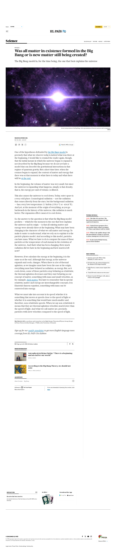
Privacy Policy (15, 546)
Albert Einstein (19, 381)
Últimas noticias (91, 215)
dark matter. (32, 280)
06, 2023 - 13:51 (20, 140)
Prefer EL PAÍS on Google (67, 144)
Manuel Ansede (32, 358)
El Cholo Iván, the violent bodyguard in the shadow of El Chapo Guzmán (98, 263)
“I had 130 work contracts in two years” (99, 272)
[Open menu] (7, 31)
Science (11, 41)
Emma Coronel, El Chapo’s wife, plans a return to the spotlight (99, 276)
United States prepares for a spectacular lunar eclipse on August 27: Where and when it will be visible (98, 227)
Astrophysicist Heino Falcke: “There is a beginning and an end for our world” (50, 354)
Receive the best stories (14, 496)
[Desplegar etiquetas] (73, 381)
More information (19, 389)
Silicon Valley (87, 41)
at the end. (26, 178)
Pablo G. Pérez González (34, 370)
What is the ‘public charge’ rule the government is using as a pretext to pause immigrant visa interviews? (98, 234)
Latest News (107, 41)
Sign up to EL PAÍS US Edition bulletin (27, 344)
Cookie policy (30, 546)
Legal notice (9, 546)
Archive (44, 492)
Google (100, 41)
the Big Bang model (57, 152)
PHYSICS (17, 47)
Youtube (95, 41)
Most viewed (90, 254)
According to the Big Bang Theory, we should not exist (49, 367)
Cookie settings (22, 546)
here (48, 389)
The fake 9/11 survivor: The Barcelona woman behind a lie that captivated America (97, 220)
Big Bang (26, 381)
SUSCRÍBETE (99, 26)
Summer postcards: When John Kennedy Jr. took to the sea (96, 258)
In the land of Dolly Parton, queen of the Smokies (96, 240)
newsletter (11, 492)
